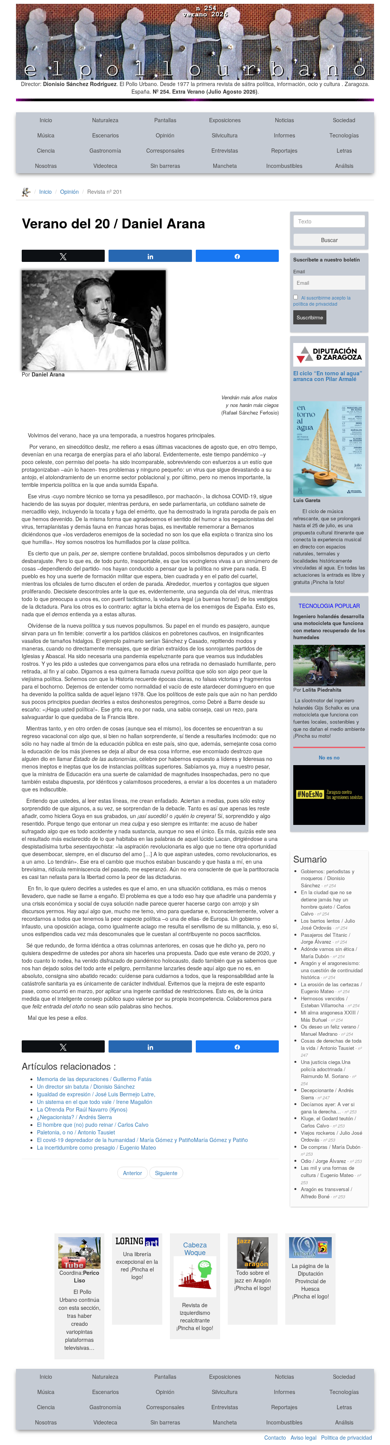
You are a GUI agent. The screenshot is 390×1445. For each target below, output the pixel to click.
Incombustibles (284, 165)
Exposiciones (225, 120)
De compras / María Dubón (332, 1150)
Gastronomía (105, 150)
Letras (344, 150)
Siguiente (166, 1173)
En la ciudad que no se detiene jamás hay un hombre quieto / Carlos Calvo (326, 902)
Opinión (165, 135)
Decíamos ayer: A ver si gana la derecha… (328, 1107)
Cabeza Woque (195, 1248)
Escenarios (105, 135)
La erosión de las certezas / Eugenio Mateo (331, 988)
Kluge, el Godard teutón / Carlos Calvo (328, 1122)
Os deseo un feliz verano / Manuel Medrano (330, 1030)
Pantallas (165, 120)
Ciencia (46, 150)
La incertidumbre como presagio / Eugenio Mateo (96, 1147)
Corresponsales (165, 150)
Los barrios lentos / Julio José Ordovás (328, 924)
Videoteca (105, 165)
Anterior (132, 1173)
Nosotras (46, 165)
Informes (284, 135)
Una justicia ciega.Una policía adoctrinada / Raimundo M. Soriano (328, 1072)
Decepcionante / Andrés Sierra (327, 1093)
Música (45, 135)
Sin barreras (165, 165)
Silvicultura (225, 135)
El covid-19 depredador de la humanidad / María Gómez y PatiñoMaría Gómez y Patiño (142, 1140)
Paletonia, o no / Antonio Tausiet (76, 1132)
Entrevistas (224, 150)
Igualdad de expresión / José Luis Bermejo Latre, (96, 1094)
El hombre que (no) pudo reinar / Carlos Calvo (93, 1124)
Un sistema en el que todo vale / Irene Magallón (94, 1101)
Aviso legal (303, 1437)
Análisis (344, 165)
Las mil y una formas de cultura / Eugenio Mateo (331, 1174)
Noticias (284, 120)
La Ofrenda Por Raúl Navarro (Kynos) (82, 1109)
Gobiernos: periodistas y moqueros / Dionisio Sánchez (328, 878)
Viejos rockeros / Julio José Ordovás (331, 1136)
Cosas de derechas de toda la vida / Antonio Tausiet (331, 1047)
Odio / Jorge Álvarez (331, 1160)
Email (299, 271)
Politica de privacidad (346, 1437)
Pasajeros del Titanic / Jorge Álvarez (325, 938)
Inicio (46, 120)
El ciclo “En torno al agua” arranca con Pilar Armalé (327, 376)
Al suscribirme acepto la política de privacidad (322, 301)
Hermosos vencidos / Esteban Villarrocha (330, 1002)
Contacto (275, 1437)
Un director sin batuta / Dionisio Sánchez (86, 1086)
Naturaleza (105, 120)
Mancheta (225, 165)
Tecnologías (344, 135)
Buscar (329, 240)
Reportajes (284, 150)
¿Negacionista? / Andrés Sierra (74, 1117)
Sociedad (344, 120)
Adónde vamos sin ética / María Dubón (329, 952)
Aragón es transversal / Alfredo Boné (326, 1192)
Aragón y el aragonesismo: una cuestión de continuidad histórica (332, 970)
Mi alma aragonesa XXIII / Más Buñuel (330, 1016)
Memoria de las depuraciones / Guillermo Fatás (94, 1079)
